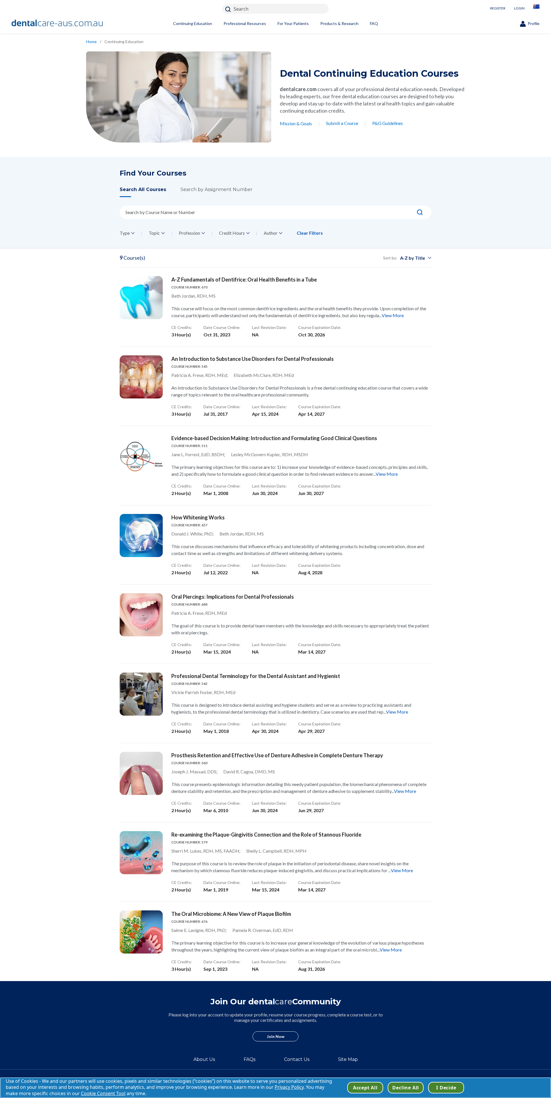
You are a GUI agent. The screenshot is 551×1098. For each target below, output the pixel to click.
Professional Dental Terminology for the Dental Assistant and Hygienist (255, 676)
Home (91, 41)
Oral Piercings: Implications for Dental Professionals (232, 597)
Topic (154, 233)
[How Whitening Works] (141, 535)
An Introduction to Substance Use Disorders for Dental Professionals (252, 359)
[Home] (57, 23)
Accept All (365, 1087)
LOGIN (519, 8)
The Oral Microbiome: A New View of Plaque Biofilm (231, 914)
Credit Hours (232, 233)
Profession (189, 233)
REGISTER (497, 8)
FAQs (249, 1059)
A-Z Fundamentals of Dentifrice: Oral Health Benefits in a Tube (244, 279)
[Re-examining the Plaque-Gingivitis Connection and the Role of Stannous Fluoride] (141, 852)
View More (393, 315)
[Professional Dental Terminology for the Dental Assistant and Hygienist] (141, 694)
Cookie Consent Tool (103, 1093)
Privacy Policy (289, 1087)
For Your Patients (293, 23)
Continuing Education (192, 23)
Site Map (348, 1059)
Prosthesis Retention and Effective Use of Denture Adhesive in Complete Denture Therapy (277, 755)
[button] (150, 191)
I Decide (446, 1087)
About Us (204, 1059)
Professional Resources (245, 23)
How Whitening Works (198, 517)
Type (125, 233)
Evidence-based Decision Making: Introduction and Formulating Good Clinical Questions (274, 438)
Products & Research (339, 23)
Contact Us (296, 1059)
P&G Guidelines (387, 123)
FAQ (374, 23)
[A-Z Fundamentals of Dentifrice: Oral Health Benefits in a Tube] (141, 297)
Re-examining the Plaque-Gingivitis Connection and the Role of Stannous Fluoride (266, 834)
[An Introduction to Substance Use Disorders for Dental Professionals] (141, 376)
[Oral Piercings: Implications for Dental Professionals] (141, 614)
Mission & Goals (296, 123)
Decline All (405, 1087)
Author (271, 233)
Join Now (275, 1036)
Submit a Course (342, 123)
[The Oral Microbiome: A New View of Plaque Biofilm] (141, 931)
